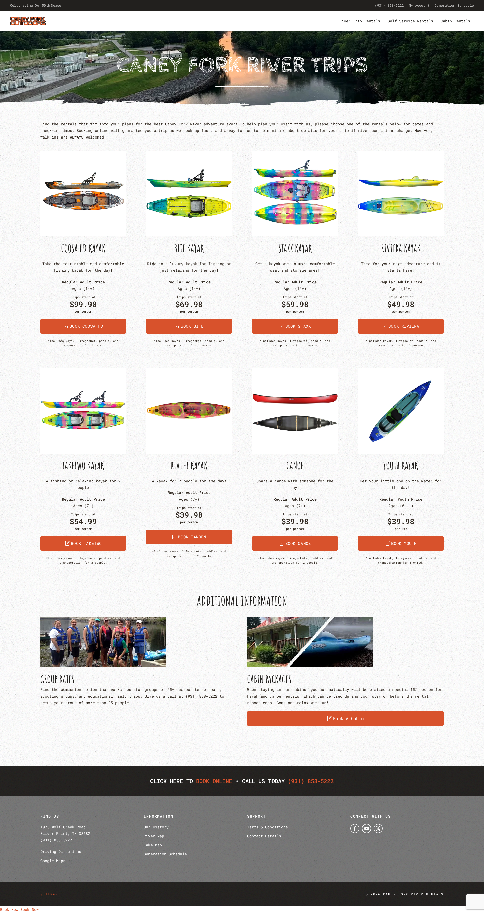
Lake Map (153, 844)
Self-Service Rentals (410, 20)
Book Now (9, 909)
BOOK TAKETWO (86, 543)
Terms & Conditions (267, 826)
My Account (419, 5)
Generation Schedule (454, 5)
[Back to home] (28, 21)
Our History (156, 826)
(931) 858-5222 (389, 5)
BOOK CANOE (298, 543)
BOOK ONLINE (214, 781)
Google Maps (52, 860)
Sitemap (49, 894)
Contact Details (264, 835)
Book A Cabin (348, 718)
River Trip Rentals (359, 20)
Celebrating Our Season (37, 5)
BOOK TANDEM (192, 536)
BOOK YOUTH (404, 543)
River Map (154, 835)
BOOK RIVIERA (403, 326)
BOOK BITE (192, 326)
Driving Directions (60, 851)
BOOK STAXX (298, 326)
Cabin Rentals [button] (455, 20)
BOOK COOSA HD (86, 326)
